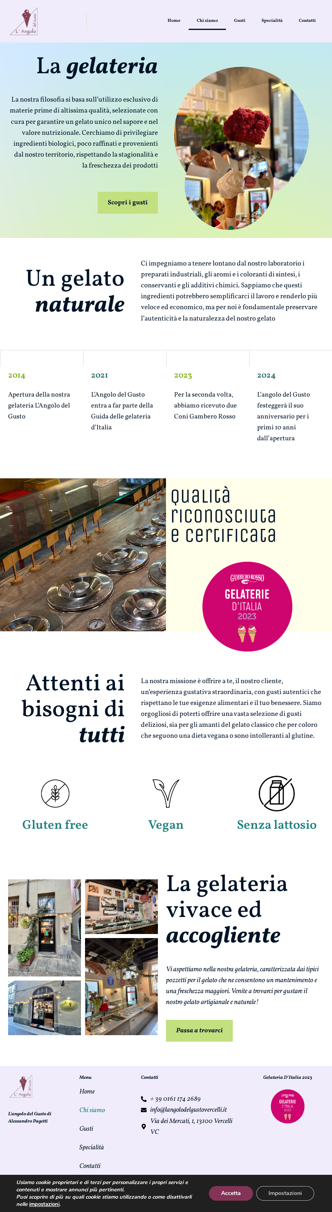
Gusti (239, 21)
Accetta (231, 1193)
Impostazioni (285, 1193)
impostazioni (44, 1204)
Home (174, 21)
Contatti (307, 21)
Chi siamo (207, 21)
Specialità (272, 21)
